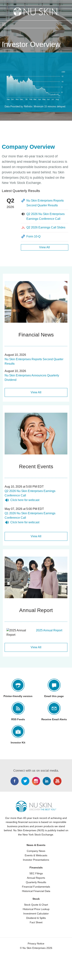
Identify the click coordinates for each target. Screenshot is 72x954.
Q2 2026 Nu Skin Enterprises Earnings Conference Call (45, 216)
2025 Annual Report (49, 630)
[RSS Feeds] (18, 708)
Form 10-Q (33, 236)
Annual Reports (36, 878)
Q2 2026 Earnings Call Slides (45, 227)
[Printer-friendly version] (18, 685)
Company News (36, 851)
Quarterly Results (36, 882)
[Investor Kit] (18, 731)
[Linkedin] (47, 781)
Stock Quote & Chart (36, 904)
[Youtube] (57, 781)
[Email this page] (54, 685)
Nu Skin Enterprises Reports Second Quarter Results (45, 203)
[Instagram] (36, 781)
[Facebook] (15, 781)
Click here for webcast (24, 500)
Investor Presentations (36, 859)
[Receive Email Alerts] (54, 708)
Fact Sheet (36, 922)
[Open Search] (4, 24)
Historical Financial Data (36, 891)
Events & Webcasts (36, 855)
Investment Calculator (36, 913)
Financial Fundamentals (36, 886)
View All (44, 247)
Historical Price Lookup (36, 909)
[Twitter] (25, 781)
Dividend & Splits (36, 918)
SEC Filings (36, 873)
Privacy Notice (36, 943)
